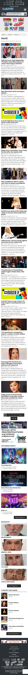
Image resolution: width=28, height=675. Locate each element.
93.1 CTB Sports (8, 4)
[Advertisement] (14, 14)
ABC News (14, 65)
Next (20, 415)
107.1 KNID (9, 1)
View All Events (19, 517)
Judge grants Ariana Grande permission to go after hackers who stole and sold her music (12, 396)
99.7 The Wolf (19, 4)
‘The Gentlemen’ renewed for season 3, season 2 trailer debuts (13, 333)
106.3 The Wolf (19, 3)
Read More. (11, 105)
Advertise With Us (14, 656)
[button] (25, 9)
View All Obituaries (13, 633)
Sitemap (14, 654)
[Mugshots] (14, 530)
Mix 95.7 (18, 1)
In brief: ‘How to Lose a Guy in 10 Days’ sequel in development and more (13, 302)
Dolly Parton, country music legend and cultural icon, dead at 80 (14, 241)
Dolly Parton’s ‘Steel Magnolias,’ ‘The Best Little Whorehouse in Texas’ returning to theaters (12, 62)
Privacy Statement (14, 649)
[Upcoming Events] (14, 456)
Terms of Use (14, 647)
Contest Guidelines (14, 652)
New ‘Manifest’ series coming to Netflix (12, 92)
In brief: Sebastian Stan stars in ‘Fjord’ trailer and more (12, 122)
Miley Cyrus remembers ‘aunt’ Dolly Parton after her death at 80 (14, 151)
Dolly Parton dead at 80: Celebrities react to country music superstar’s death (14, 212)
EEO (14, 650)
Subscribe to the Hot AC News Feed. (12, 41)
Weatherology (14, 673)
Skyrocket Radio (18, 670)
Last (13, 418)
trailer (4, 126)
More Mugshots (13, 586)
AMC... (21, 74)
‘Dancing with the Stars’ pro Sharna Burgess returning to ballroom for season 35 (11, 363)
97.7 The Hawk (7, 3)
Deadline (14, 311)
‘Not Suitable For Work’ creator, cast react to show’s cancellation (13, 182)
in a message (9, 252)
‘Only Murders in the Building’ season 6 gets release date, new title (12, 271)
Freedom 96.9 (13, 6)
